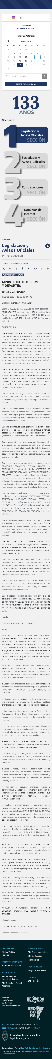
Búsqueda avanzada (26, 84)
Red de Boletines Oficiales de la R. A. (10, 977)
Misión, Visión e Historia (8, 953)
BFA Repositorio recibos (38, 952)
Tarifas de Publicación (11, 965)
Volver (6, 239)
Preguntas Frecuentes (37, 970)
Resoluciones (15, 263)
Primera (5, 263)
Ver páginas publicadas (13, 275)
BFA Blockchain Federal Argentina (12, 984)
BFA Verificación (35, 956)
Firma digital (33, 960)
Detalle (25, 263)
